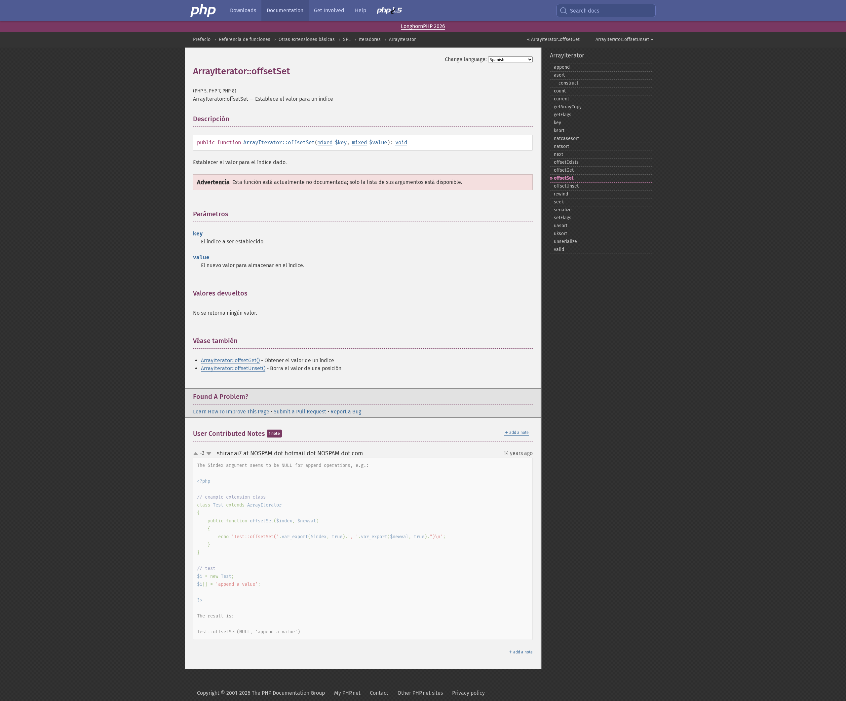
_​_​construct (566, 83)
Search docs (584, 11)
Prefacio (202, 39)
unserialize (565, 241)
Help (360, 10)
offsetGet (564, 170)
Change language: (466, 59)
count (560, 91)
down (209, 453)
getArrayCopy (568, 107)
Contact (379, 693)
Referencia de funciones (244, 39)
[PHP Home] (203, 10)
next (558, 154)
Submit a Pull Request (300, 411)
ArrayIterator (402, 39)
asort (559, 75)
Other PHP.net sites (420, 693)
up (197, 454)
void (401, 142)
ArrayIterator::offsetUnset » (624, 39)
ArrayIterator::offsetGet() (230, 360)
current (561, 99)
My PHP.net (347, 693)
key (557, 122)
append (562, 67)
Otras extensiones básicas (307, 39)
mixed (325, 142)
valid (559, 249)
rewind (561, 194)
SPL (347, 39)
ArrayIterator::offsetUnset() (233, 368)
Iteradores (370, 39)
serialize (563, 210)
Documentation (285, 10)
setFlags (562, 218)
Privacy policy (468, 693)
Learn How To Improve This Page (231, 411)
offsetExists (566, 162)
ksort (559, 130)
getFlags (562, 115)
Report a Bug (345, 411)
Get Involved (329, 10)
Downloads (243, 10)
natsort (561, 146)
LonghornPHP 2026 (423, 26)
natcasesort (566, 138)
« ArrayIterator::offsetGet (553, 39)
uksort (560, 233)
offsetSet (563, 178)
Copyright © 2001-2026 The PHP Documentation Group (261, 693)
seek (559, 202)
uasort (560, 225)
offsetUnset (566, 186)
